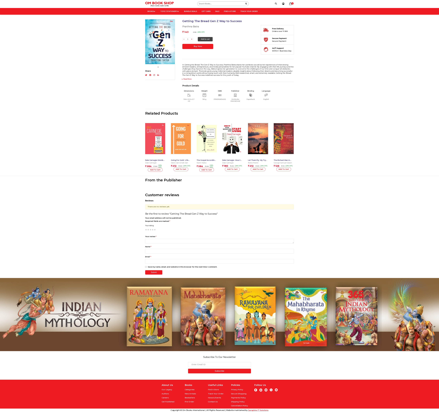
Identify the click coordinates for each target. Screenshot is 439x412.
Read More (187, 79)
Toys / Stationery (168, 11)
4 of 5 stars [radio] (152, 229)
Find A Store (230, 11)
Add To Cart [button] (155, 170)
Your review (151, 236)
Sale (217, 11)
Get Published (168, 402)
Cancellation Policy (239, 406)
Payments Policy (238, 398)
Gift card (206, 11)
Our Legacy (167, 389)
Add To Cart (206, 170)
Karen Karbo (201, 163)
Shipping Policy (238, 402)
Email (148, 257)
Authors (165, 394)
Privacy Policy (237, 389)
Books (150, 11)
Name (148, 247)
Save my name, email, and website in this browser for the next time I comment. (182, 267)
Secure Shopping (238, 394)
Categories (189, 389)
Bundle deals (190, 11)
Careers (165, 398)
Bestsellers (190, 398)
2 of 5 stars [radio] (148, 229)
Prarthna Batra (190, 26)
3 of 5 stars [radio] (150, 229)
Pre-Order (189, 402)
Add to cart (205, 39)
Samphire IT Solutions (258, 410)
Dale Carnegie (151, 163)
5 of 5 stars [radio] (155, 229)
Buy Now (198, 46)
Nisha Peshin (253, 163)
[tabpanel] (160, 41)
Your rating (149, 226)
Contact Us (213, 402)
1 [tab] (158, 67)
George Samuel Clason (283, 163)
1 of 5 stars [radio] (146, 229)
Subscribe (219, 371)
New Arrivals (190, 394)
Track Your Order (249, 11)
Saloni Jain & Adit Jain (179, 163)
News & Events (214, 398)
